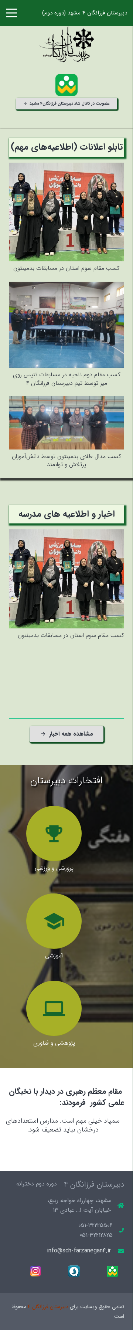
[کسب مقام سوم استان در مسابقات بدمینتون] (66, 167)
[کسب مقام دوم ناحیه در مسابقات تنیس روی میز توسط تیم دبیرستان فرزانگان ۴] (66, 286)
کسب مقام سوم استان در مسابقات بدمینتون (66, 268)
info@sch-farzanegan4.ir (79, 1250)
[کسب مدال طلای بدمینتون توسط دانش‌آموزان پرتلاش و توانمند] (66, 401)
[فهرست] (11, 13)
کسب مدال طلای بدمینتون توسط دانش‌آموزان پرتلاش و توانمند (66, 460)
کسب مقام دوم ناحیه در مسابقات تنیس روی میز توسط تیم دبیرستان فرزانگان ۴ (66, 378)
